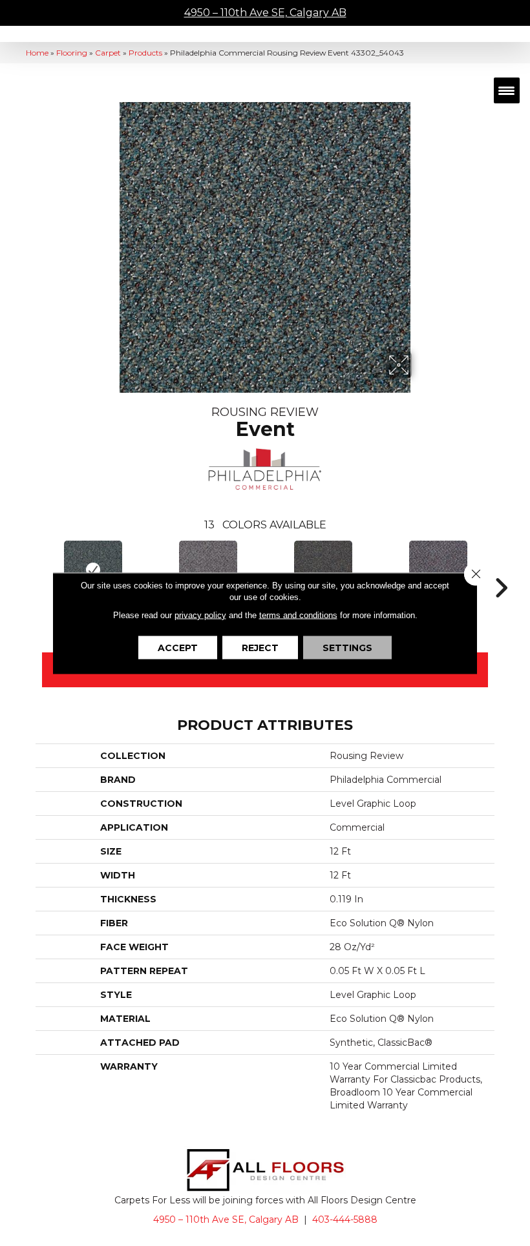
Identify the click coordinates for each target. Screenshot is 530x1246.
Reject (260, 647)
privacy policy (200, 614)
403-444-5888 (344, 1219)
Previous (29, 568)
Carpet (108, 52)
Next (501, 568)
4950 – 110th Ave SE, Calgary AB (265, 12)
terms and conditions (298, 614)
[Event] (93, 569)
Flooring (71, 52)
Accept (178, 647)
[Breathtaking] (208, 569)
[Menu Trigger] (507, 90)
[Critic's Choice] (323, 569)
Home (37, 52)
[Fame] (438, 569)
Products (145, 52)
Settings (347, 647)
